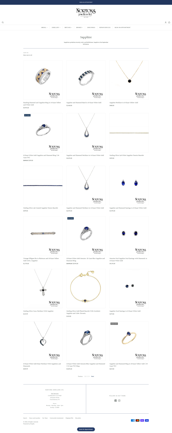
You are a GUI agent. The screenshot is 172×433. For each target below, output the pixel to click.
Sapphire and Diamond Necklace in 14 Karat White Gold (85, 155)
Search (25, 418)
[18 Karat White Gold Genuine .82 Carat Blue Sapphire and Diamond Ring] (86, 236)
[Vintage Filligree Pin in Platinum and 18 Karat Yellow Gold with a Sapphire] (42, 236)
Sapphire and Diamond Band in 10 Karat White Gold (83, 102)
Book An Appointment (123, 27)
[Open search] (3, 22)
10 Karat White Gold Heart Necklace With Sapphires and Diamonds (42, 365)
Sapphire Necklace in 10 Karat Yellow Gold (124, 102)
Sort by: (26, 52)
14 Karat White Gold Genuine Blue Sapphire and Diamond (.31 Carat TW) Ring (85, 365)
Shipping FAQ (69, 418)
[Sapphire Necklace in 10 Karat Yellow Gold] (129, 80)
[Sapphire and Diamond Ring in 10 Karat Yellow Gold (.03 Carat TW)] (129, 341)
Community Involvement (56, 418)
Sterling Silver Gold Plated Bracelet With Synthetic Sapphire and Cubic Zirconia (83, 312)
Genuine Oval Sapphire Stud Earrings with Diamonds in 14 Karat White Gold (128, 259)
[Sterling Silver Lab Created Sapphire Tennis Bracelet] (42, 185)
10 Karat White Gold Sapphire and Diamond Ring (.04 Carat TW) (41, 156)
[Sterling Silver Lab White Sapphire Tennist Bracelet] (129, 132)
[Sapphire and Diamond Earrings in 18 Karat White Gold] (129, 185)
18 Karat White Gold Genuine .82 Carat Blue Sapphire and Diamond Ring (85, 259)
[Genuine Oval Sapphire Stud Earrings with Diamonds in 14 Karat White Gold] (129, 236)
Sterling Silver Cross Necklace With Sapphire (38, 311)
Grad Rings (91, 27)
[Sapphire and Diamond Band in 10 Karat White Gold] (86, 80)
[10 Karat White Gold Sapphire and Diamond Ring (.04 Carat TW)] (42, 132)
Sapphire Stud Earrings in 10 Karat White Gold (125, 311)
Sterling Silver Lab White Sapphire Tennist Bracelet (127, 155)
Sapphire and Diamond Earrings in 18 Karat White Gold (128, 208)
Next (92, 376)
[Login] (166, 22)
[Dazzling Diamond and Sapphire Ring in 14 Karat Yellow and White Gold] (42, 80)
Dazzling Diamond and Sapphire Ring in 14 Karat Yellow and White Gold (42, 103)
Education (78, 418)
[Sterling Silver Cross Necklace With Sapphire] (42, 288)
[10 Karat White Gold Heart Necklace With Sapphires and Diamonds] (42, 341)
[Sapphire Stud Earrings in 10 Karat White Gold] (129, 288)
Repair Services (104, 27)
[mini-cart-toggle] (169, 22)
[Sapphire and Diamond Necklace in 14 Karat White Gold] (86, 132)
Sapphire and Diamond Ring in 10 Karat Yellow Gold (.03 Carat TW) (129, 365)
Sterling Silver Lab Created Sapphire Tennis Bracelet (40, 208)
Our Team (45, 418)
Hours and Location (34, 418)
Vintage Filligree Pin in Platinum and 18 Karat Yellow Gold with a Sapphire (41, 259)
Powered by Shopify (28, 424)
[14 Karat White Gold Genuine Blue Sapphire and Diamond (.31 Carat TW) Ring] (86, 341)
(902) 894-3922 (55, 394)
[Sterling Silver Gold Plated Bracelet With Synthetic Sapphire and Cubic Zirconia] (86, 288)
